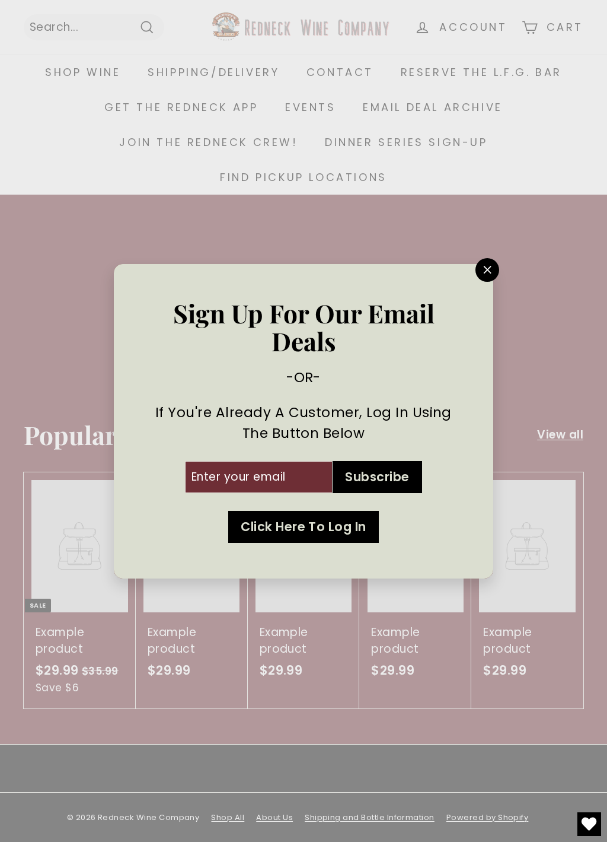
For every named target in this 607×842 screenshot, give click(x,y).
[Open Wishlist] (589, 824)
